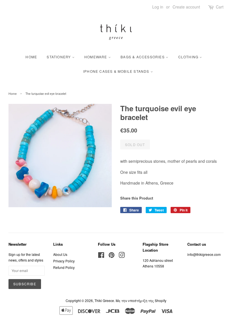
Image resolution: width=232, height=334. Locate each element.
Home (31, 56)
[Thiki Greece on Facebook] (101, 256)
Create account (186, 7)
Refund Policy (64, 267)
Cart (220, 7)
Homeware (96, 56)
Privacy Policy (64, 260)
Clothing (189, 56)
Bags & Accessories (143, 56)
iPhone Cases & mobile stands (117, 71)
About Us (60, 254)
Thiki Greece (104, 300)
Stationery (59, 56)
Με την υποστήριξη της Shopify (141, 300)
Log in (157, 7)
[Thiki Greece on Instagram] (122, 256)
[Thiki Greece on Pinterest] (111, 256)
